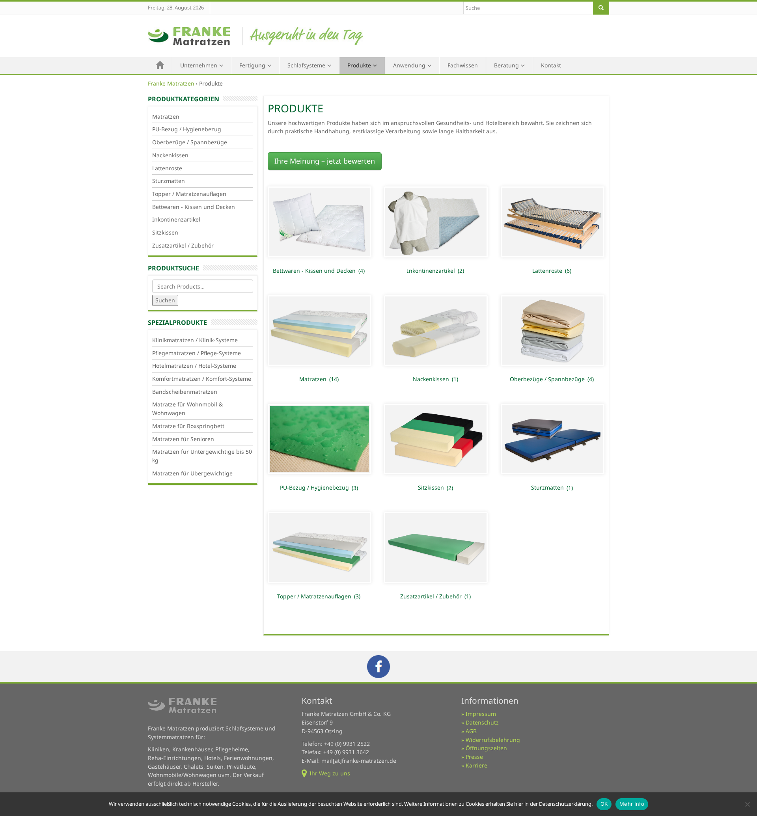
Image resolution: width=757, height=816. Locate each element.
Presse (474, 756)
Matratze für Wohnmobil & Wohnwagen (187, 409)
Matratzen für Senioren (183, 439)
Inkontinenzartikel (176, 219)
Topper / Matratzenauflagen (189, 193)
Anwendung (409, 65)
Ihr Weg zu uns (330, 773)
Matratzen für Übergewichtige (192, 473)
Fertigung (252, 65)
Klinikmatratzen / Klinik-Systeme (195, 340)
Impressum (481, 713)
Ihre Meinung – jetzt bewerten (324, 161)
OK (604, 804)
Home (160, 65)
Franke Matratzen (171, 83)
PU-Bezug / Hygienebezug (186, 129)
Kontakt (551, 65)
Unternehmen (198, 65)
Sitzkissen (165, 232)
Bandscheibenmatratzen (184, 391)
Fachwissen (462, 65)
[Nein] (747, 804)
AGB (471, 731)
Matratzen (165, 116)
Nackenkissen (170, 155)
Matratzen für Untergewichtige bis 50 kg (202, 456)
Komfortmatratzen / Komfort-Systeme (201, 378)
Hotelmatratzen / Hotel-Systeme (194, 365)
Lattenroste (167, 168)
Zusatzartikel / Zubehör (183, 245)
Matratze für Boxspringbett (188, 426)
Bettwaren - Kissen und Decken (193, 207)
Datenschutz (482, 722)
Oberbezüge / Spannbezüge (189, 142)
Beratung (506, 65)
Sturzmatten (168, 180)
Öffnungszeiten (486, 748)
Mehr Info (631, 804)
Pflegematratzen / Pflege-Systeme (196, 353)
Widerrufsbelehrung (493, 739)
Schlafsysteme (306, 65)
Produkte (359, 65)
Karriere (476, 765)
